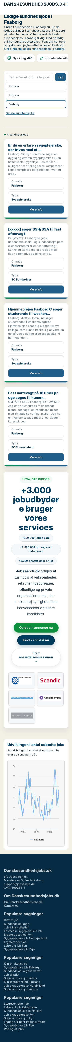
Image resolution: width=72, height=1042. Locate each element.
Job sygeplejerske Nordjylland (24, 985)
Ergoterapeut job (15, 942)
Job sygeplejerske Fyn (19, 1014)
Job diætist (11, 974)
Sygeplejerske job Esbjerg (21, 967)
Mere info (36, 209)
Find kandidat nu (36, 640)
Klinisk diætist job (16, 963)
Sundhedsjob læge (16, 923)
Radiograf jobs (14, 1029)
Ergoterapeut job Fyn (18, 934)
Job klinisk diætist (16, 927)
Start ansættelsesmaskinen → (36, 657)
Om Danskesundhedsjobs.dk (23, 902)
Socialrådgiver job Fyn (19, 1018)
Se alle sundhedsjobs (20, 113)
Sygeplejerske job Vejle (19, 949)
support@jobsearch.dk (19, 884)
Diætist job (11, 920)
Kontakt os (11, 905)
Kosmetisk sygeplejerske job (23, 931)
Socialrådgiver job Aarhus (21, 989)
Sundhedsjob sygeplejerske (22, 1010)
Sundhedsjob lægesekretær (22, 971)
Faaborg (14, 104)
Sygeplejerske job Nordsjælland (25, 938)
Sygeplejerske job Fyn (19, 1025)
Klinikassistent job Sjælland (22, 981)
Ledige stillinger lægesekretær (24, 1021)
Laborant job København (20, 1007)
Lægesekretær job (16, 1003)
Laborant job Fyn (15, 945)
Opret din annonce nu (36, 627)
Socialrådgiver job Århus (20, 978)
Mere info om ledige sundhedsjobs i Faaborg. (34, 48)
